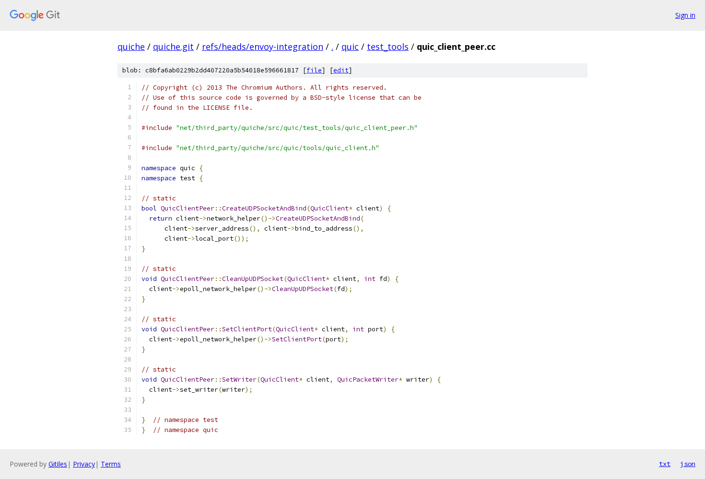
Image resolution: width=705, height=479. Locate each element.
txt (664, 463)
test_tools (388, 46)
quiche (131, 46)
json (687, 463)
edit (341, 70)
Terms (111, 463)
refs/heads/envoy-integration (262, 46)
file (314, 70)
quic (350, 46)
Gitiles (57, 463)
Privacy (84, 463)
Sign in (685, 15)
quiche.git (173, 46)
